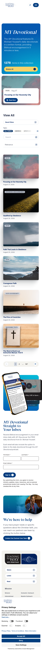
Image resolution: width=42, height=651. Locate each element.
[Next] (35, 364)
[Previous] (6, 364)
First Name (6, 455)
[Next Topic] (36, 131)
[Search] (36, 137)
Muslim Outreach (26, 596)
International (9, 596)
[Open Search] (30, 5)
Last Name (25, 455)
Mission (7, 593)
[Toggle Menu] (36, 5)
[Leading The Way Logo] (9, 5)
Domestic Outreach (27, 593)
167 (26, 364)
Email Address (7, 463)
